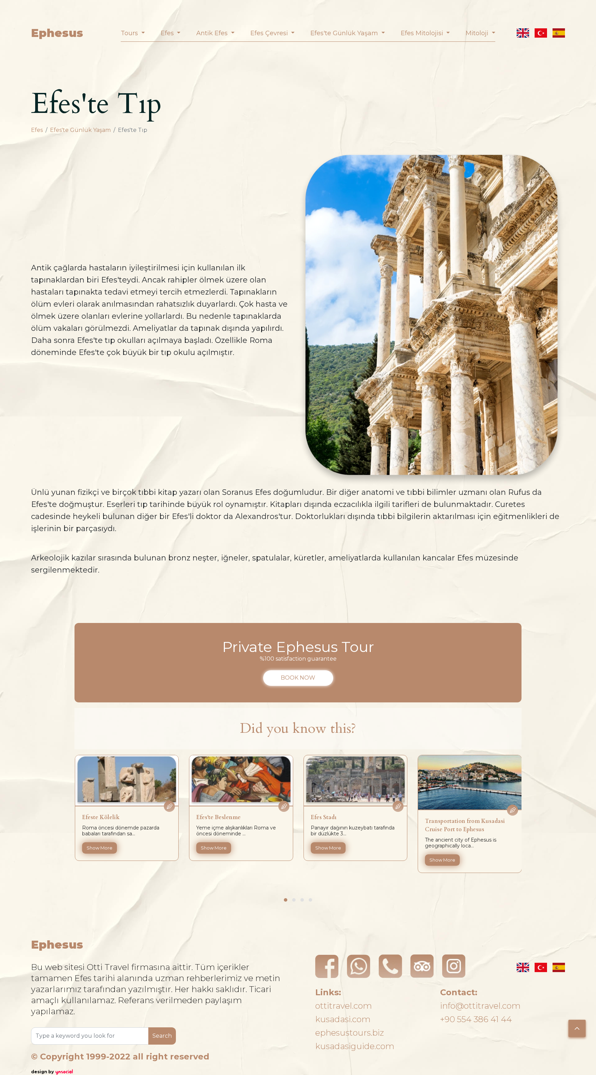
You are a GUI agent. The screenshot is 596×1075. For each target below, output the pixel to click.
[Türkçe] (541, 33)
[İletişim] (390, 966)
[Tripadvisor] (422, 966)
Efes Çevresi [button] (270, 33)
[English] (523, 33)
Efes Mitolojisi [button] (423, 33)
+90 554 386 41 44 (476, 1019)
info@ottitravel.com (480, 1006)
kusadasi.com (342, 1019)
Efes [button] (168, 33)
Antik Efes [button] (212, 33)
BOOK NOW (298, 677)
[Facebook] (327, 966)
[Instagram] (454, 966)
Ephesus (57, 33)
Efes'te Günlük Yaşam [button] (345, 33)
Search (162, 1036)
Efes (37, 130)
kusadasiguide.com (354, 1046)
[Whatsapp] (358, 966)
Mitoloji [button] (478, 33)
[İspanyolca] (559, 33)
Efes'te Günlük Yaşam (80, 130)
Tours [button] (130, 33)
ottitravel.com (343, 1006)
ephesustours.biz (349, 1033)
